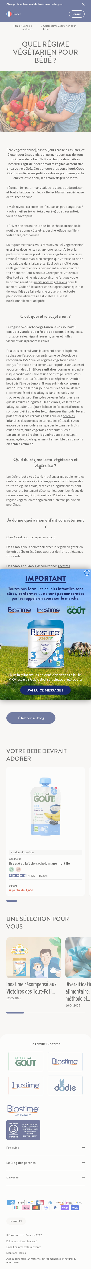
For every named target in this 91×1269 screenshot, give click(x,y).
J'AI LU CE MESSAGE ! (45, 690)
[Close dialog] (86, 572)
